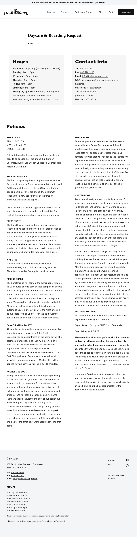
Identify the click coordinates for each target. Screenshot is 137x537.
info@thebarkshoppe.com (95, 76)
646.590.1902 (87, 68)
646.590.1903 (87, 72)
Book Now (126, 12)
